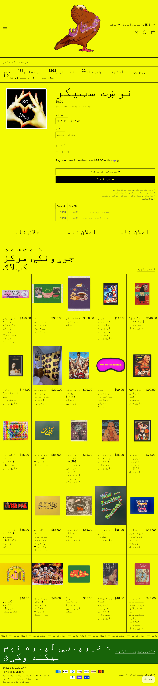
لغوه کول (24, 681)
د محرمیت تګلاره (41, 675)
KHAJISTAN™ (19, 667)
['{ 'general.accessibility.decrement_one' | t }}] (56, 151)
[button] (145, 32)
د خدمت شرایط (9, 678)
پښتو (113, 24)
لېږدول (22, 678)
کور (5, 62)
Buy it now (104, 179)
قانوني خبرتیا (10, 681)
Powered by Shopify (13, 671)
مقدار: (60, 145)
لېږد (88, 106)
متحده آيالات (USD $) (137, 24)
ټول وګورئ (144, 269)
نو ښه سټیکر (20, 62)
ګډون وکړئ (144, 651)
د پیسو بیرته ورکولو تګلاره (17, 675)
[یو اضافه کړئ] (68, 151)
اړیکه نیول (33, 678)
